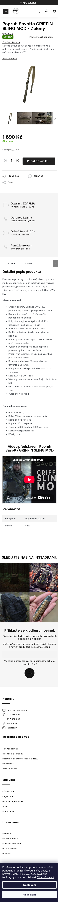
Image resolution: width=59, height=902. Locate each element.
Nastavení (29, 884)
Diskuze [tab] (28, 263)
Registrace (8, 796)
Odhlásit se (8, 811)
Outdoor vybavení (11, 843)
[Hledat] (39, 11)
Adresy (6, 806)
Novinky (6, 853)
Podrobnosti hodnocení (41, 37)
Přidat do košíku (37, 161)
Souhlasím (29, 894)
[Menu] (6, 11)
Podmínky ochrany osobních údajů (20, 758)
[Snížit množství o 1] (5, 160)
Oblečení (6, 833)
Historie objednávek (12, 801)
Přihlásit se (30, 673)
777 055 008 (13, 714)
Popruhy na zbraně (34, 518)
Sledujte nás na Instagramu (29, 557)
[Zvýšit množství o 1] (17, 160)
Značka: (11, 42)
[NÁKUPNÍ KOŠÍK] (54, 11)
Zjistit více (31, 2)
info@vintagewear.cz (18, 710)
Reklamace (8, 763)
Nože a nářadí (9, 848)
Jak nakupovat (10, 749)
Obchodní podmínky (12, 753)
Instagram (12, 728)
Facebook (12, 723)
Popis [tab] (11, 263)
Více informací (45, 877)
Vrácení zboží (9, 768)
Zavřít (19, 172)
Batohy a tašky (10, 838)
